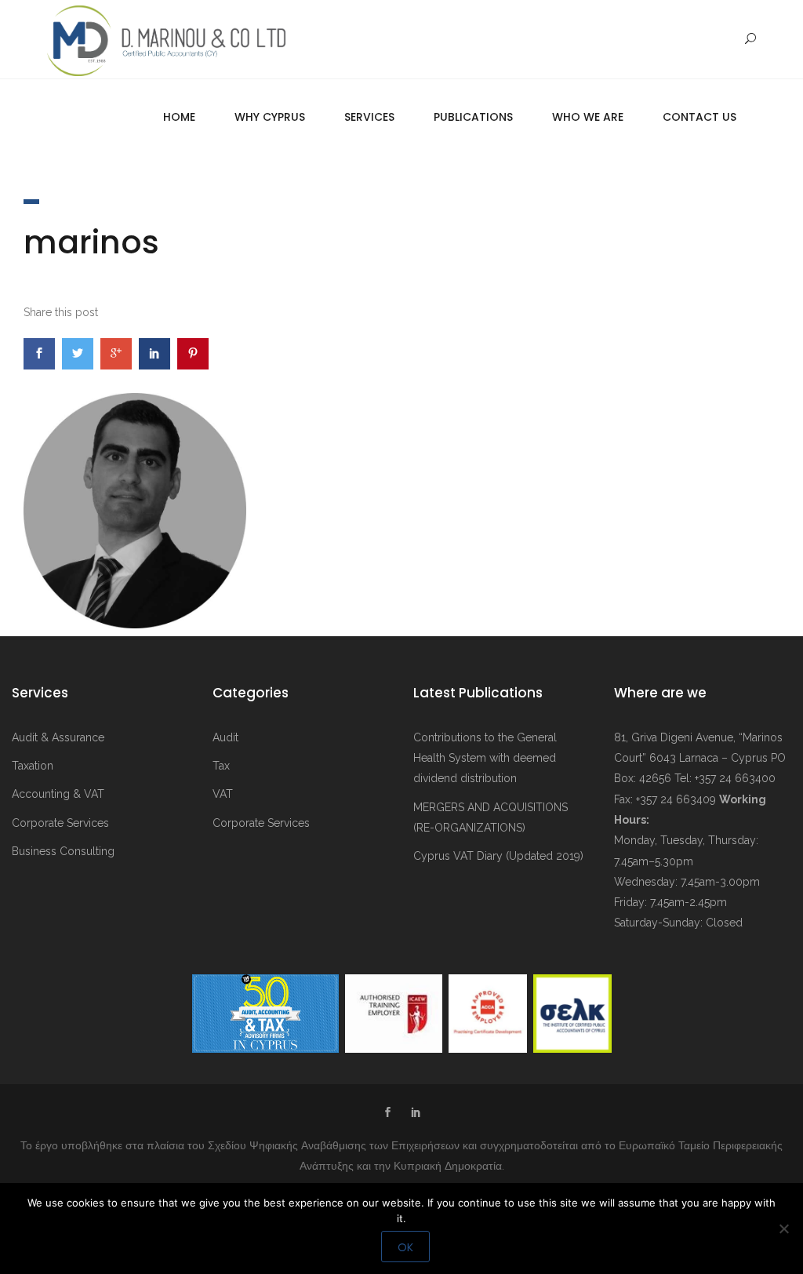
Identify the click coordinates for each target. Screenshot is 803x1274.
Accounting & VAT (58, 794)
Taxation (32, 765)
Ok (405, 1247)
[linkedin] (416, 1114)
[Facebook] (387, 1114)
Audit (225, 737)
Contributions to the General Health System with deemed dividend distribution (485, 758)
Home (179, 117)
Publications (473, 117)
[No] (783, 1228)
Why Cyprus (269, 117)
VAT (223, 794)
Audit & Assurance (58, 737)
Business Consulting (63, 851)
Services (369, 117)
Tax (221, 765)
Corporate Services (60, 823)
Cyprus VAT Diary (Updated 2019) (498, 856)
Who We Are (587, 117)
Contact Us (699, 117)
